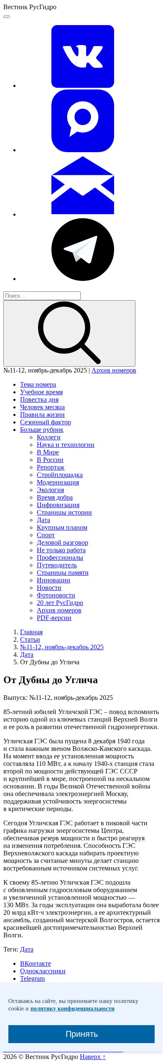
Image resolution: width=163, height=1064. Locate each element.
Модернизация (58, 482)
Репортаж (50, 467)
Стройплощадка (60, 474)
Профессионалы (60, 557)
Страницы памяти (63, 572)
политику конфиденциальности (73, 1008)
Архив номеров (114, 370)
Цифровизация (58, 504)
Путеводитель (57, 565)
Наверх (93, 1056)
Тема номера (38, 384)
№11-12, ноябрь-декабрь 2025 (62, 647)
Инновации (53, 580)
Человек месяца (42, 407)
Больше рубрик (42, 429)
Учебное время (41, 391)
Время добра (55, 497)
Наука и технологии (65, 444)
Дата (43, 519)
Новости (49, 587)
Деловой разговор (62, 542)
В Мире (48, 452)
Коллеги (49, 437)
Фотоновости (56, 595)
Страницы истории (64, 512)
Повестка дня (39, 399)
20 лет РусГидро (60, 602)
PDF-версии (54, 617)
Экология (50, 489)
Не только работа (61, 550)
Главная (31, 631)
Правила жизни (42, 414)
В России (50, 459)
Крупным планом (62, 527)
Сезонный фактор (45, 422)
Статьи (30, 639)
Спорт (46, 534)
